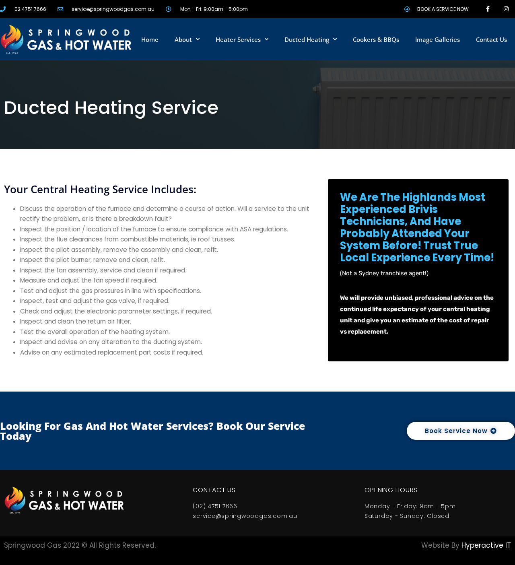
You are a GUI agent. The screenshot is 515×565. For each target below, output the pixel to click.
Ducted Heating (306, 39)
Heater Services (238, 39)
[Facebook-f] (488, 9)
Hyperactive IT (486, 545)
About (183, 39)
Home (150, 39)
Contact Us (491, 39)
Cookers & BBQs (376, 39)
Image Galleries (437, 39)
